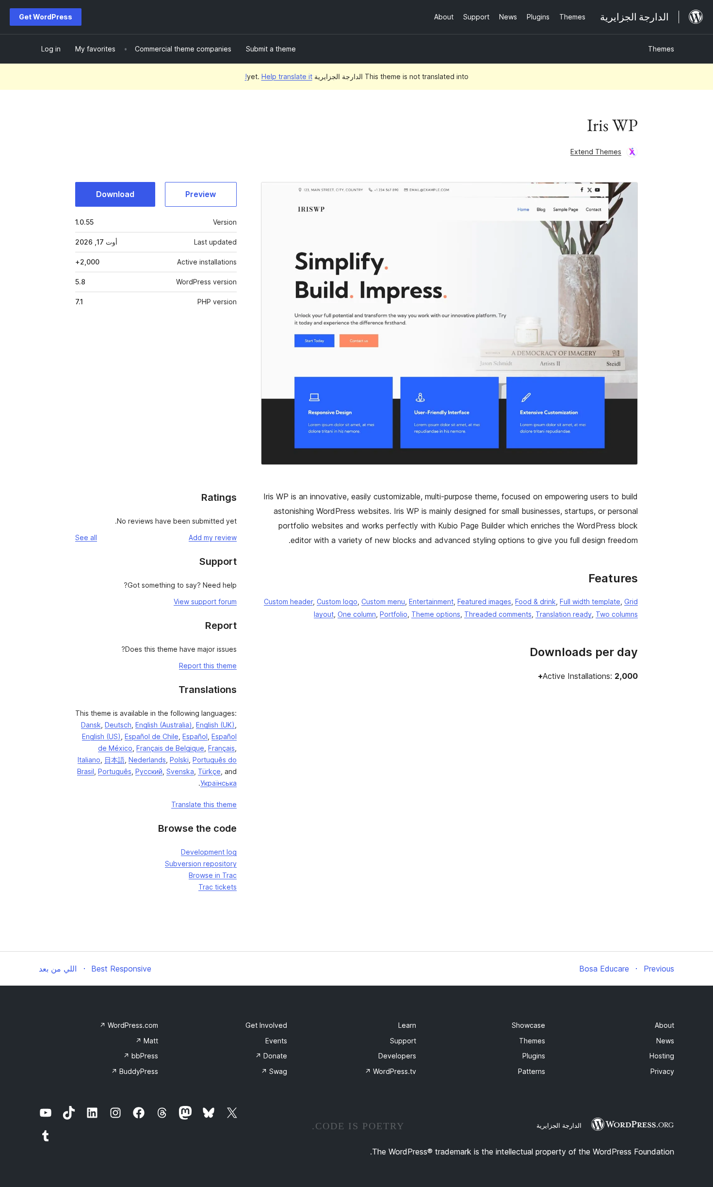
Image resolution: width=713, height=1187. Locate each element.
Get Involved (266, 1025)
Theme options (435, 614)
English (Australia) (163, 725)
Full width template (590, 601)
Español (195, 736)
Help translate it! (278, 76)
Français (221, 748)
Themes (661, 49)
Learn (407, 1025)
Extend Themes (595, 152)
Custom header (288, 601)
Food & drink (535, 601)
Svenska (180, 771)
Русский (148, 771)
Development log (209, 852)
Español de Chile (151, 736)
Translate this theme (204, 804)
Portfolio (393, 614)
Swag (274, 1071)
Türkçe (209, 771)
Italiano (89, 760)
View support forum (205, 601)
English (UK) (215, 725)
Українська (218, 783)
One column (357, 614)
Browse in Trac (213, 875)
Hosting (661, 1056)
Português (114, 771)
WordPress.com (128, 1025)
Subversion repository (201, 863)
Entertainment (431, 601)
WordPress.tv (390, 1071)
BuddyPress (134, 1071)
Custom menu (383, 601)
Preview (200, 194)
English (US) (101, 736)
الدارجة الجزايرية (559, 1125)
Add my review (213, 537)
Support (403, 1041)
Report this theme (208, 665)
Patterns (531, 1071)
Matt (146, 1041)
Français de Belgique (170, 748)
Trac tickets (217, 887)
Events (276, 1041)
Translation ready (563, 614)
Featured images (484, 601)
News (665, 1041)
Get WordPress (45, 17)
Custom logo (337, 601)
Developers (397, 1056)
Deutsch (118, 725)
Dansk (91, 725)
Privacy (662, 1071)
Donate (271, 1056)
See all (86, 537)
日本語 (114, 760)
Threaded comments (498, 614)
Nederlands (147, 760)
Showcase (528, 1025)
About (664, 1025)
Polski (179, 760)
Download (115, 194)
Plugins (533, 1056)
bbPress (140, 1056)
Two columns (617, 614)
